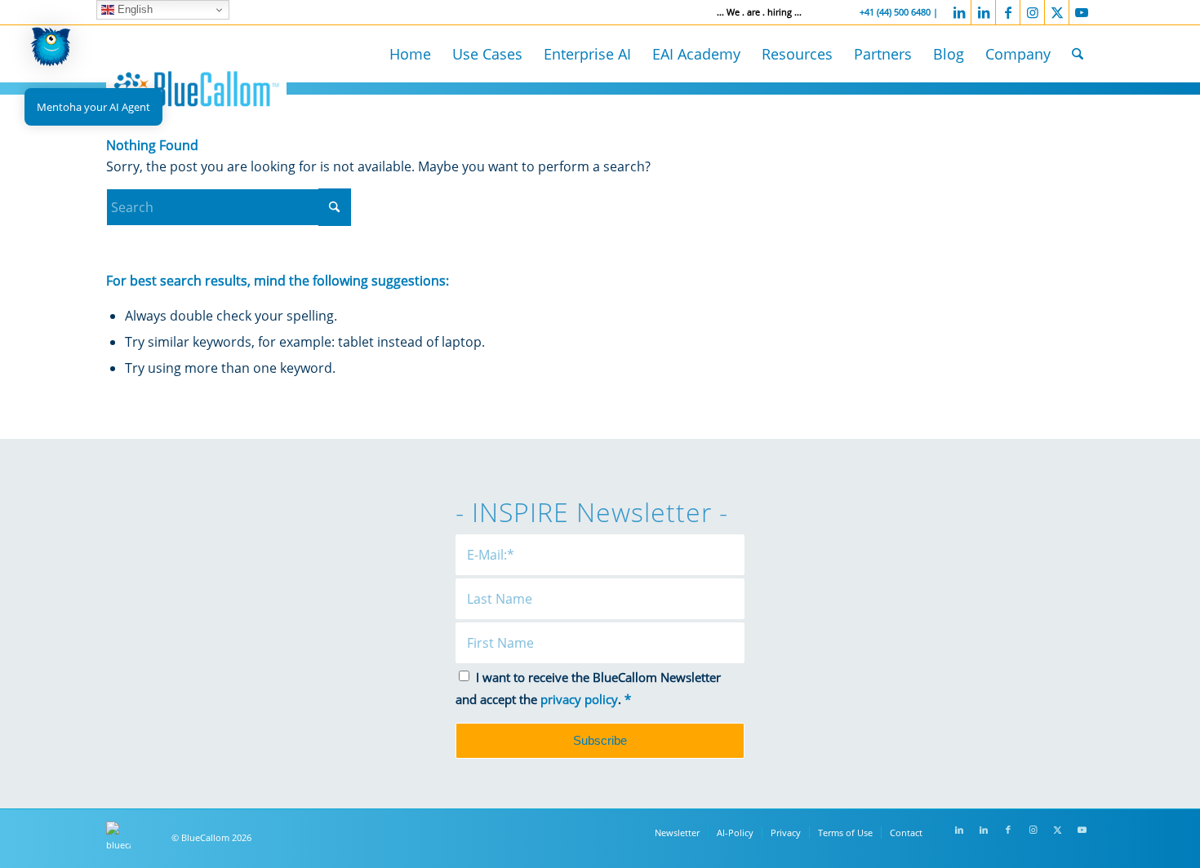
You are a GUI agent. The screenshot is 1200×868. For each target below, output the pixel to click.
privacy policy (579, 699)
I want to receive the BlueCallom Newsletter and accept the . (588, 687)
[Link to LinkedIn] (959, 12)
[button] (50, 50)
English (133, 9)
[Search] (1077, 53)
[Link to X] (1057, 12)
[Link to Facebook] (1008, 12)
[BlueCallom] (196, 86)
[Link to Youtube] (1081, 12)
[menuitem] (410, 53)
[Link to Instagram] (1032, 12)
